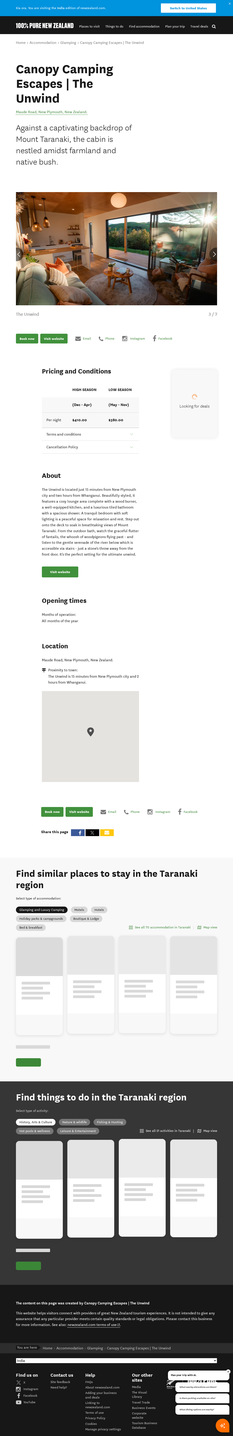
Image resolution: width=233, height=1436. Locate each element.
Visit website (54, 338)
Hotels (99, 910)
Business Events (144, 1408)
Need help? (59, 1387)
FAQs (89, 1382)
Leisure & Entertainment (78, 1131)
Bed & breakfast (30, 928)
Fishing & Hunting (110, 1122)
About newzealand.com (102, 1387)
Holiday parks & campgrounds (41, 919)
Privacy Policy (95, 1418)
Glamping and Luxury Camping (41, 910)
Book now (27, 338)
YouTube (29, 1402)
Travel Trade (141, 1402)
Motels (79, 910)
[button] (89, 26)
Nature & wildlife (74, 1122)
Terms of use (94, 1413)
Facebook (30, 1396)
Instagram (30, 1389)
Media (136, 1387)
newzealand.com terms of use (94, 1324)
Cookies (91, 1424)
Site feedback (60, 1382)
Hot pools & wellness (34, 1131)
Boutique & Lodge (86, 919)
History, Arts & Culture (35, 1122)
